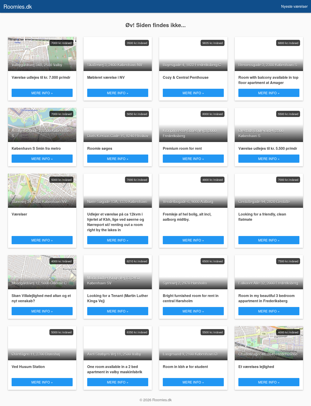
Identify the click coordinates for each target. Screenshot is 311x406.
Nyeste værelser (294, 6)
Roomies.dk (17, 6)
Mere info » (42, 93)
